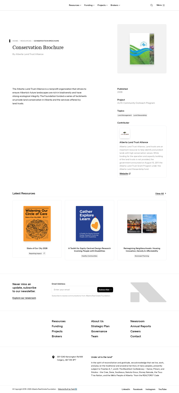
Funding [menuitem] (88, 5)
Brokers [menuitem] (114, 5)
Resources (25, 41)
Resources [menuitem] (74, 5)
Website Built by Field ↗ (67, 389)
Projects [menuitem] (101, 5)
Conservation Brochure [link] (46, 41)
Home (15, 41)
